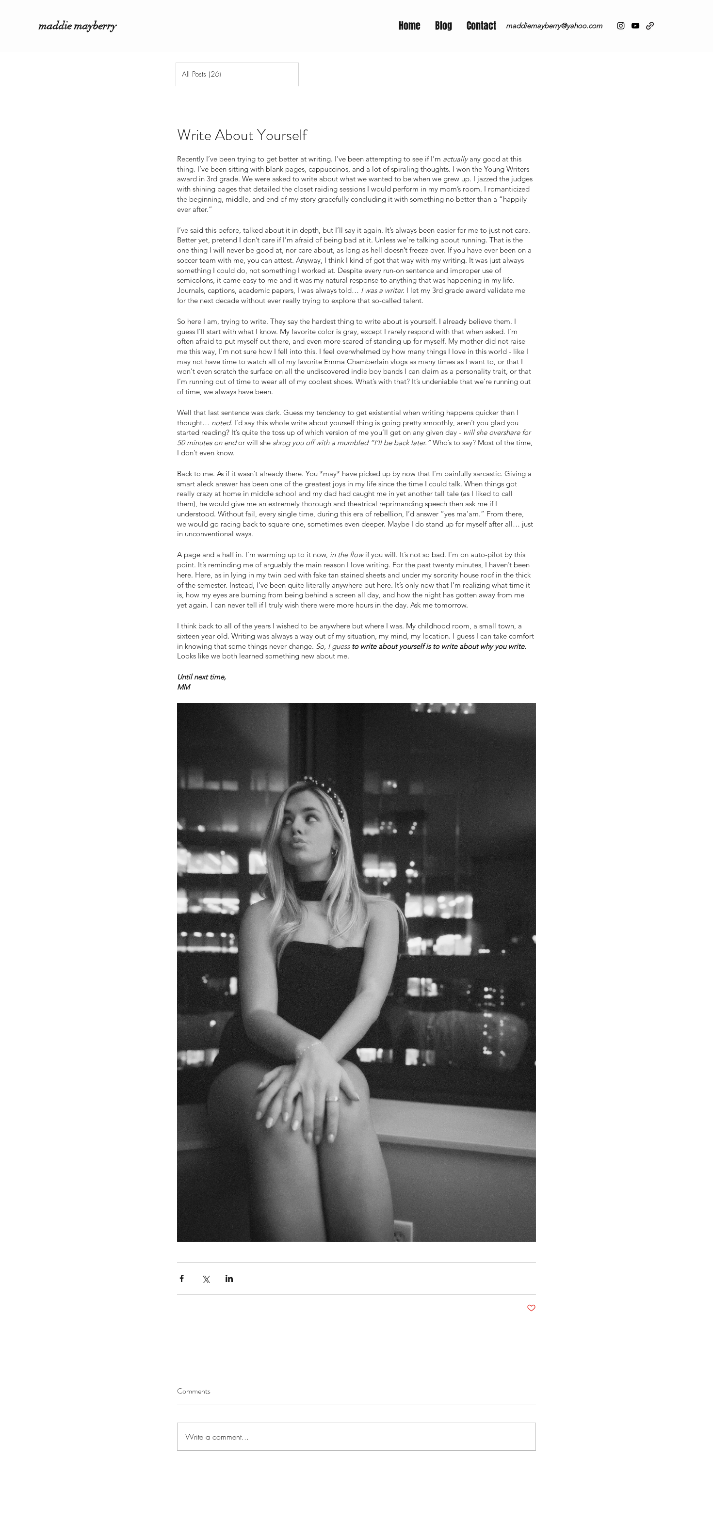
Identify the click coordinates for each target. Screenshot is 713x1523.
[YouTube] (635, 26)
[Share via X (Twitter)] (205, 1278)
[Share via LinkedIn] (229, 1278)
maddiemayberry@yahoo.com (554, 25)
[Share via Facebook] (181, 1278)
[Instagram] (621, 26)
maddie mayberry (77, 25)
